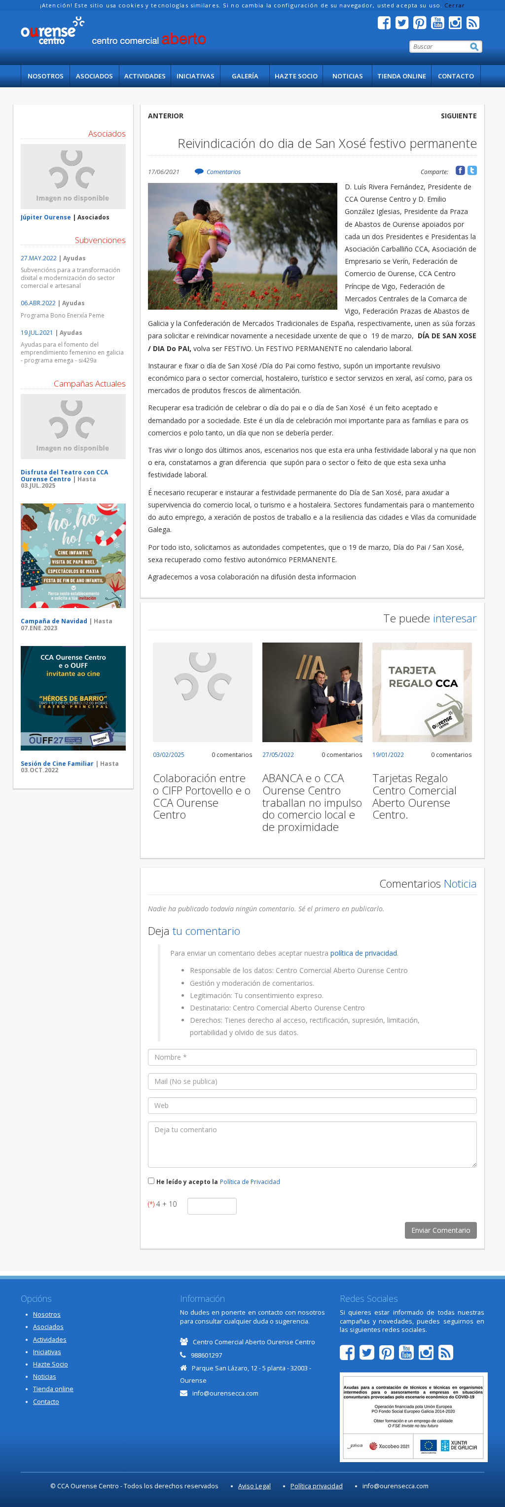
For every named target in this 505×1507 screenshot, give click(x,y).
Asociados (94, 76)
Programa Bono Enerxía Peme (63, 315)
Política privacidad (316, 1486)
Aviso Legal (254, 1486)
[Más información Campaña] (73, 427)
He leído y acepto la (187, 1181)
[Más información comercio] (73, 177)
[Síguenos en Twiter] (404, 25)
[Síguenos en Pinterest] (422, 25)
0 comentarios (232, 754)
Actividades (145, 76)
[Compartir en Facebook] (460, 170)
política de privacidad (363, 953)
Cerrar (454, 5)
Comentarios (224, 172)
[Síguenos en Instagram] (458, 25)
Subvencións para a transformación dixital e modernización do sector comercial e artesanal (70, 278)
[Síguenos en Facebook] (387, 25)
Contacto (456, 76)
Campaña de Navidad (54, 621)
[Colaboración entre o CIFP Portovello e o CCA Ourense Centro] (203, 693)
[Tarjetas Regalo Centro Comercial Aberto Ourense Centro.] (422, 693)
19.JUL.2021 (37, 332)
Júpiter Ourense (46, 217)
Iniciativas (196, 76)
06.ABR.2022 (38, 303)
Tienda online (401, 76)
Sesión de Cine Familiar (57, 763)
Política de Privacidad (250, 1181)
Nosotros (46, 76)
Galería (245, 76)
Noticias (347, 76)
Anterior (165, 115)
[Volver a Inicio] (113, 30)
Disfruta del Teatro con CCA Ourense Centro (64, 475)
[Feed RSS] (475, 25)
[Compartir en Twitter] (472, 170)
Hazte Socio (296, 76)
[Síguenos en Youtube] (440, 25)
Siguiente (459, 115)
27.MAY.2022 (39, 258)
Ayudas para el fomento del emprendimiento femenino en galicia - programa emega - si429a (72, 352)
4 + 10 (162, 1204)
